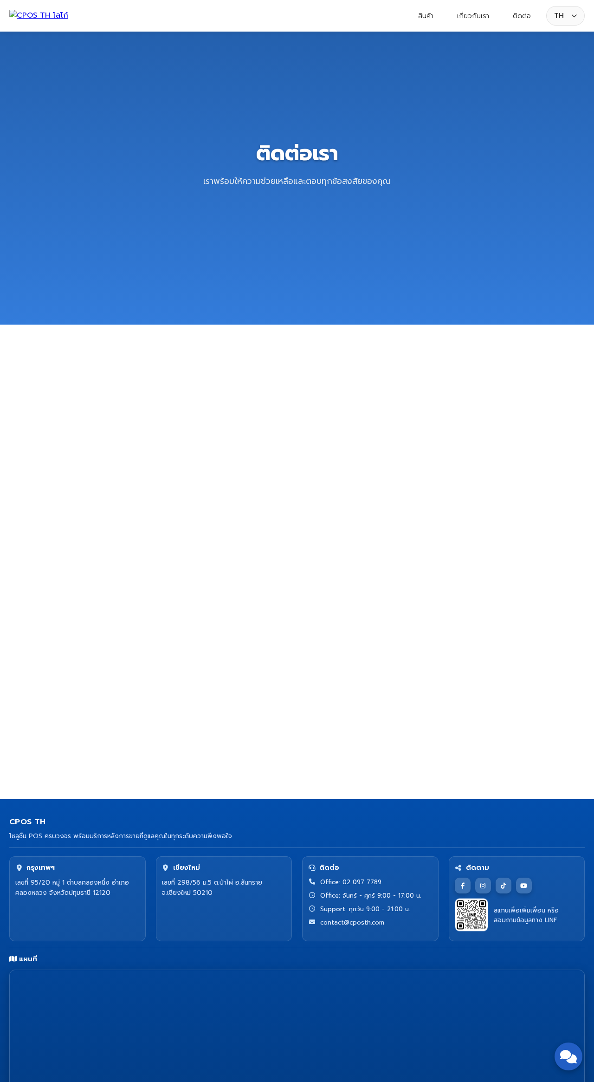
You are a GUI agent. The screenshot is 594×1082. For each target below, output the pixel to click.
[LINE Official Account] (471, 915)
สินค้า (425, 16)
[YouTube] (524, 885)
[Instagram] (376, 597)
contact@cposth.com (395, 529)
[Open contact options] (568, 1056)
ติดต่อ (522, 16)
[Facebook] (350, 597)
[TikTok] (401, 597)
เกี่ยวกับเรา (473, 16)
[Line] (427, 597)
